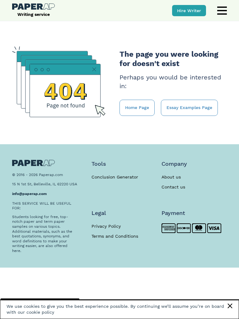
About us (171, 176)
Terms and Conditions (114, 236)
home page (137, 107)
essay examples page (189, 107)
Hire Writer (189, 10)
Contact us (173, 186)
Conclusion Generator (114, 176)
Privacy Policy (106, 226)
